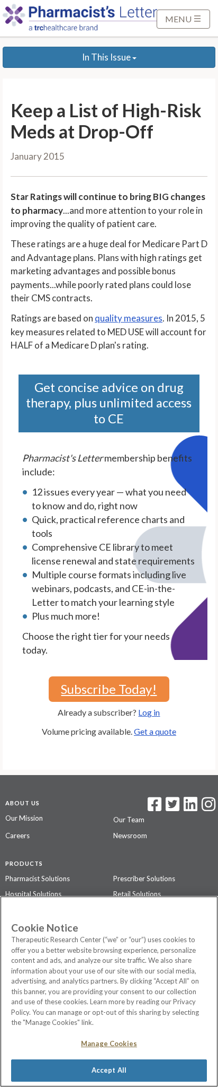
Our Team (128, 819)
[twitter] (171, 807)
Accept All (109, 1070)
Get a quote (155, 731)
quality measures (128, 318)
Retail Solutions (137, 894)
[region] (109, 991)
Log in (149, 712)
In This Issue (107, 57)
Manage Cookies (109, 1043)
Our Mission (24, 818)
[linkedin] (190, 807)
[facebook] (154, 807)
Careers (17, 835)
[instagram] (208, 807)
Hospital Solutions (33, 894)
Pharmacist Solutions (37, 878)
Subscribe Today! (109, 689)
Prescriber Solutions (144, 878)
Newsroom (130, 835)
